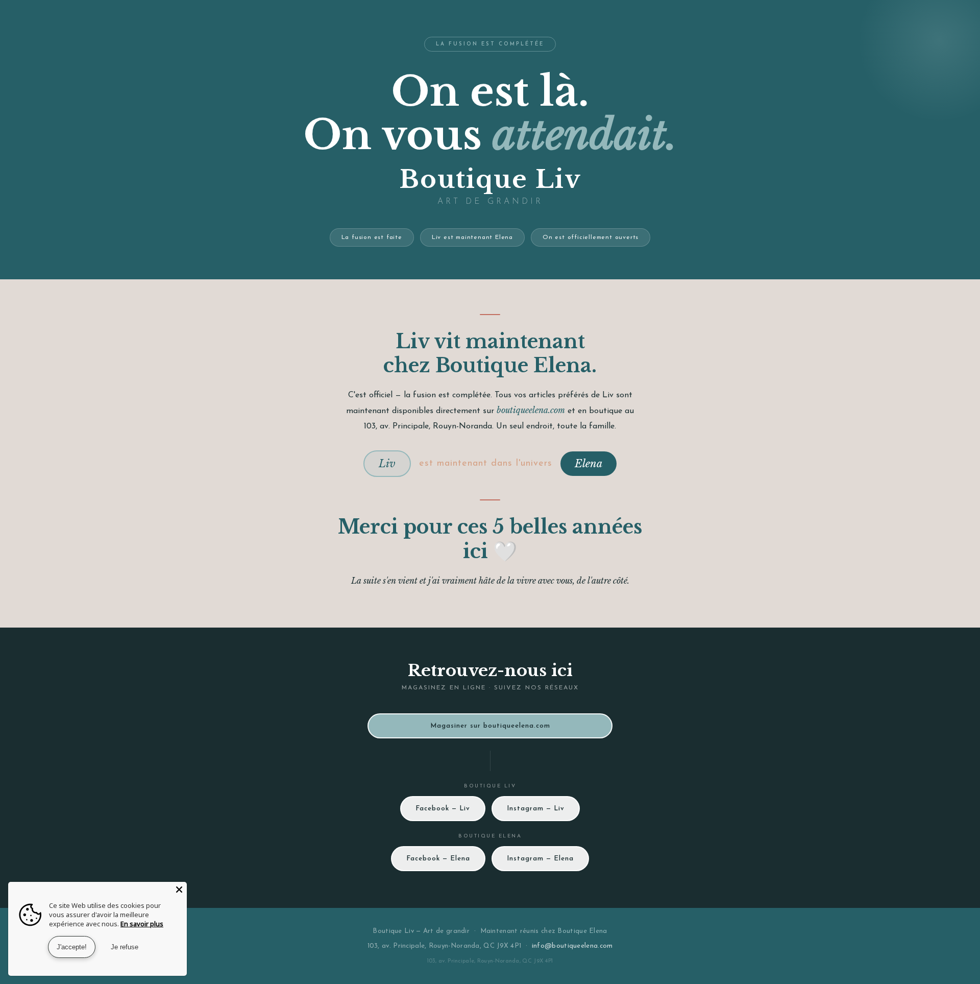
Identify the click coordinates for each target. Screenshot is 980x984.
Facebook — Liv (442, 808)
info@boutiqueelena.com (572, 946)
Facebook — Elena (438, 858)
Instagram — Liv (536, 808)
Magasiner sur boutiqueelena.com (490, 726)
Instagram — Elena (540, 858)
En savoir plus (141, 923)
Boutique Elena (582, 931)
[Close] (179, 889)
